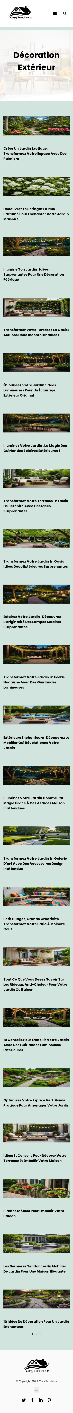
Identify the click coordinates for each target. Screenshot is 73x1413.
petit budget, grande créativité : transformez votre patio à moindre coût (34, 924)
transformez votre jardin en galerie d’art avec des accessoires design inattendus (35, 863)
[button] (55, 13)
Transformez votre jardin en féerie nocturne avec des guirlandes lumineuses (34, 682)
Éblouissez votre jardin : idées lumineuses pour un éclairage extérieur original (29, 390)
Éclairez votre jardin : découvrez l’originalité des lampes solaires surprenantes (32, 621)
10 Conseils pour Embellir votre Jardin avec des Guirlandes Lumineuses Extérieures (36, 1044)
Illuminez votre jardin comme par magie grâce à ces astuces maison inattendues (34, 803)
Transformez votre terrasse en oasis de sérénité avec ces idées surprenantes (35, 506)
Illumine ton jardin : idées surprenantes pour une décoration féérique (33, 274)
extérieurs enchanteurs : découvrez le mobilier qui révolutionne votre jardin (36, 742)
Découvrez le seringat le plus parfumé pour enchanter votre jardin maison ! (36, 214)
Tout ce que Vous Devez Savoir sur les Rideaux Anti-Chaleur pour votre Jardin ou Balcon (35, 984)
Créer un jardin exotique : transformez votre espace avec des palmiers (35, 153)
